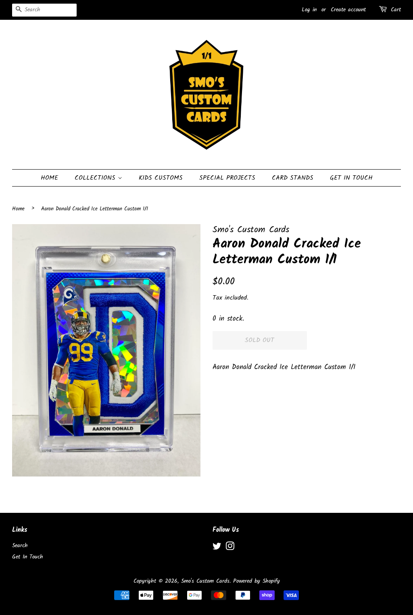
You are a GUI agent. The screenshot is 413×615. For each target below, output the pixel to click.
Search (20, 545)
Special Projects (227, 178)
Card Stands (292, 178)
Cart (396, 9)
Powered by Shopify (256, 581)
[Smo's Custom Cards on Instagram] (229, 548)
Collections (96, 178)
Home (49, 178)
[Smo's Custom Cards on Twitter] (217, 548)
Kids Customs (161, 178)
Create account (348, 9)
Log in (309, 9)
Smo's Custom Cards (205, 581)
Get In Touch (351, 178)
